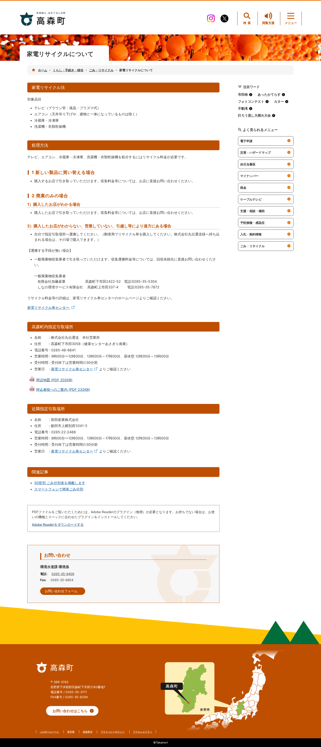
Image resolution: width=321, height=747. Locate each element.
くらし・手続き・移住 (68, 70)
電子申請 (246, 141)
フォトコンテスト (251, 102)
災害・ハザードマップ (255, 152)
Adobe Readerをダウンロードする (58, 524)
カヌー (279, 102)
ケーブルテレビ (251, 199)
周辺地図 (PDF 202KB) (54, 380)
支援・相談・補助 (252, 211)
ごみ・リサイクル (101, 70)
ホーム (42, 70)
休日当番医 (247, 164)
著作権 (70, 731)
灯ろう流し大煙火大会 (254, 115)
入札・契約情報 (251, 234)
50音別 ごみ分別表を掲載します (59, 483)
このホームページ (49, 731)
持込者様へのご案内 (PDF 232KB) (63, 389)
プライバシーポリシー (113, 731)
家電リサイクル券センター (48, 307)
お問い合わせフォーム (61, 591)
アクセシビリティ (142, 731)
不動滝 (243, 109)
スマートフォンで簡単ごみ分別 (58, 489)
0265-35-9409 (63, 574)
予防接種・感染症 (252, 223)
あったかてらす (269, 95)
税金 (243, 187)
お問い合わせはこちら (70, 711)
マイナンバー (249, 176)
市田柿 (243, 95)
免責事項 (87, 731)
